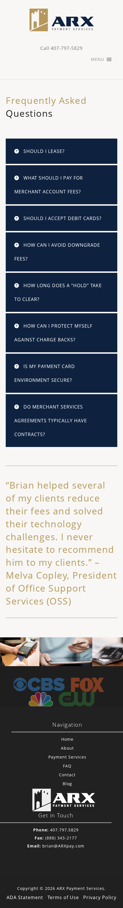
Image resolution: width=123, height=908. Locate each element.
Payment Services (67, 757)
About (67, 748)
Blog (67, 783)
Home (67, 739)
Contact (67, 774)
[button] (97, 59)
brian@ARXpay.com (63, 846)
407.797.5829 (64, 830)
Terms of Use (63, 897)
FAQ (67, 766)
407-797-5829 (67, 48)
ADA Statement (25, 897)
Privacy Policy (99, 897)
